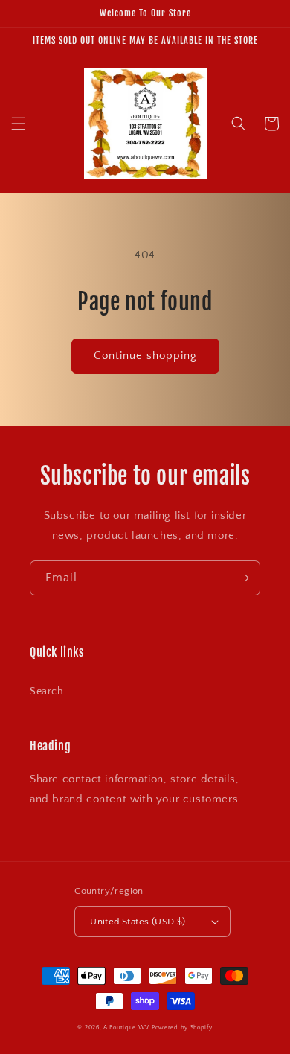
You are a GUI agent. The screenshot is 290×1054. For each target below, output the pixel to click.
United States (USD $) (137, 921)
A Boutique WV (126, 1027)
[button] (18, 123)
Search (47, 691)
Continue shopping (145, 355)
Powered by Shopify (182, 1027)
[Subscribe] (243, 577)
